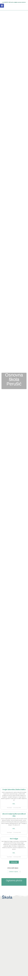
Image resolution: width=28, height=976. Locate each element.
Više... (14, 803)
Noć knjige (14, 839)
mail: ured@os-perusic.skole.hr (18, 2)
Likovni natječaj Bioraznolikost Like (14, 815)
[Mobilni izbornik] (26, 7)
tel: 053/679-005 (6, 2)
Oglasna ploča (14, 880)
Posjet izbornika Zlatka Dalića (14, 789)
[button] (2, 6)
